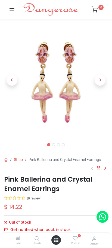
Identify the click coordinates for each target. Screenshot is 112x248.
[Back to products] (98, 168)
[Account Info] (94, 239)
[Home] (17, 239)
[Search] (36, 239)
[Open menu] (56, 240)
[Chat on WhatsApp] (102, 217)
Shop (18, 159)
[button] (12, 80)
